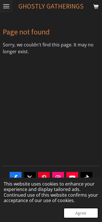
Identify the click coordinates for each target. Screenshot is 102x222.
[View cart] (96, 6)
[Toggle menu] (6, 6)
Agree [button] (80, 213)
